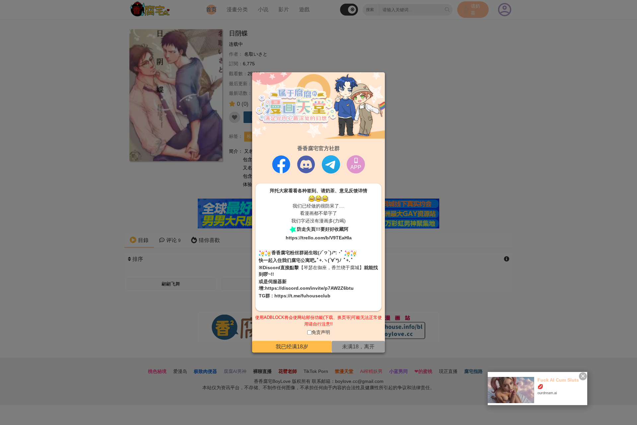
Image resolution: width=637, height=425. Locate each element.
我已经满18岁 (292, 346)
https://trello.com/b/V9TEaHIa (319, 237)
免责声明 (321, 332)
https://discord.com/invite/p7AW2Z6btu (309, 288)
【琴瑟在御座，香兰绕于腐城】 (331, 268)
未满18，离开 (358, 346)
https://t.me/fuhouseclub (302, 295)
